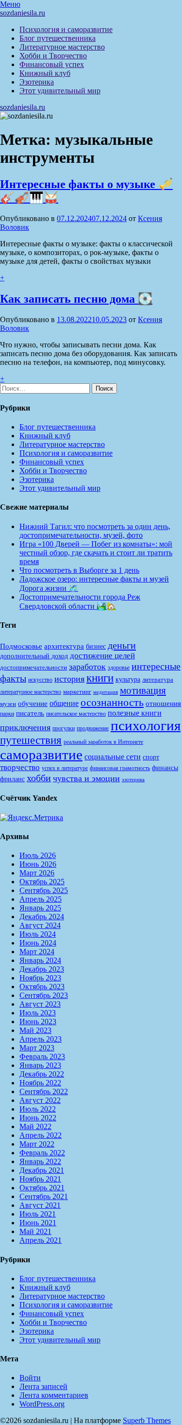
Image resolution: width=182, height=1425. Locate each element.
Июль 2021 (37, 1214)
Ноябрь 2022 (40, 1083)
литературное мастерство (30, 692)
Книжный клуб (44, 73)
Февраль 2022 (42, 1153)
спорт (151, 757)
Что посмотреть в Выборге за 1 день (79, 570)
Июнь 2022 (37, 1118)
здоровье (119, 667)
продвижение (93, 728)
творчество (20, 767)
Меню (10, 4)
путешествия (31, 740)
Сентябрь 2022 (43, 1091)
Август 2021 (40, 1205)
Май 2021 (35, 1231)
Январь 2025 (40, 908)
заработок (87, 666)
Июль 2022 (37, 1109)
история (69, 679)
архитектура (64, 646)
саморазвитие (41, 754)
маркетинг (77, 691)
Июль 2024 (37, 934)
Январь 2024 (40, 960)
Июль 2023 (37, 1013)
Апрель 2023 (40, 1039)
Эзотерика (36, 82)
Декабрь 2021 (41, 1170)
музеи (8, 703)
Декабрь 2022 (41, 1074)
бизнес (96, 646)
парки (7, 714)
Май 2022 (35, 1126)
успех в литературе (65, 768)
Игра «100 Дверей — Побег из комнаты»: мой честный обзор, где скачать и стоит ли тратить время (95, 553)
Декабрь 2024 (41, 916)
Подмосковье (21, 646)
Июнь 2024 (37, 943)
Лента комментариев (53, 1395)
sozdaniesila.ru (22, 13)
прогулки (63, 728)
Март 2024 (36, 951)
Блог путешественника (57, 38)
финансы (165, 768)
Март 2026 (36, 873)
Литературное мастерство (62, 47)
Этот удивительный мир (59, 90)
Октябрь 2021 (42, 1188)
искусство (40, 680)
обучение (33, 703)
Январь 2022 (40, 1161)
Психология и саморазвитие (66, 29)
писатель (30, 713)
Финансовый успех (51, 64)
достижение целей (102, 655)
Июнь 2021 (37, 1223)
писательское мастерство (76, 714)
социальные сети (112, 757)
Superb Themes (147, 1420)
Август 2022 (40, 1100)
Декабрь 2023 (41, 969)
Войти (30, 1377)
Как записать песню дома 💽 (76, 298)
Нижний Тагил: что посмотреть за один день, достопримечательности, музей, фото (94, 530)
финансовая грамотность (120, 768)
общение (64, 703)
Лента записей (43, 1386)
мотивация (143, 690)
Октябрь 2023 (42, 986)
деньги (122, 645)
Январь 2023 (40, 1065)
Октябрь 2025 (42, 881)
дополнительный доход (34, 656)
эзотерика (133, 779)
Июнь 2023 (37, 1021)
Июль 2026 (37, 855)
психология (146, 725)
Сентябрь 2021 (43, 1196)
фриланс (12, 779)
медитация (105, 692)
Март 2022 (36, 1144)
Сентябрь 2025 (43, 890)
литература (157, 679)
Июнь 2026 (37, 864)
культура (128, 679)
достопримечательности (33, 667)
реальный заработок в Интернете (103, 741)
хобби (39, 778)
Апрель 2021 (40, 1240)
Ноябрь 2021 (40, 1179)
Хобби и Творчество (53, 56)
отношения (163, 703)
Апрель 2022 (40, 1135)
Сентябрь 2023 (43, 995)
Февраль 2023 (42, 1056)
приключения (25, 727)
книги (100, 678)
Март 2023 (36, 1048)
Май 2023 (35, 1030)
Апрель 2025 (40, 899)
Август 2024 (40, 925)
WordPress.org (42, 1404)
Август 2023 (40, 1004)
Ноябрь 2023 (40, 978)
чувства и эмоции (86, 778)
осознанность (112, 702)
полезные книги (135, 713)
